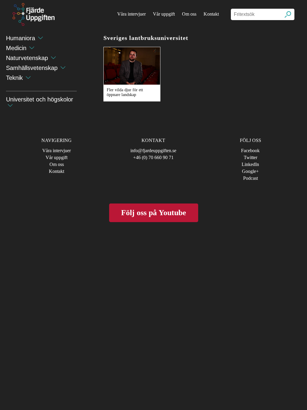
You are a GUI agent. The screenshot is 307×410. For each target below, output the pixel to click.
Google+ (250, 171)
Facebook (250, 150)
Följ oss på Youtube (153, 212)
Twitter (250, 157)
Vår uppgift (164, 14)
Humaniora (20, 38)
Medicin (16, 48)
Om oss (189, 14)
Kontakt (211, 14)
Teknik (14, 77)
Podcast (250, 178)
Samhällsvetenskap (32, 68)
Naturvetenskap (27, 58)
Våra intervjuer (131, 14)
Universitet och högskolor (39, 99)
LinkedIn (250, 164)
